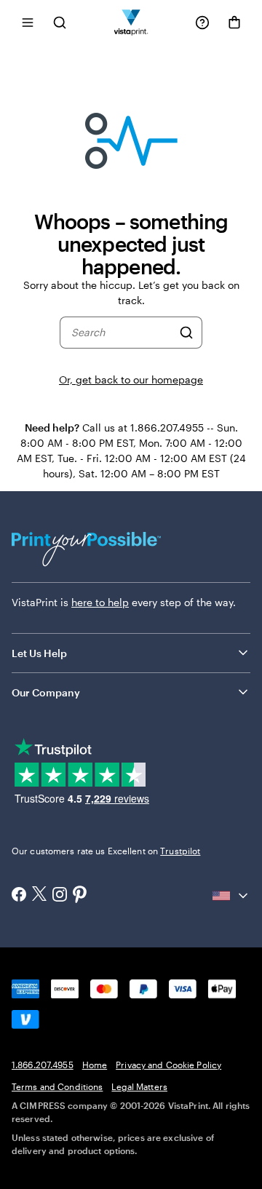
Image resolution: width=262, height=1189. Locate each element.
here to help (100, 602)
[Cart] (234, 23)
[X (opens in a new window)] (39, 895)
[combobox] (121, 332)
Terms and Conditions (57, 1086)
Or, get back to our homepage (131, 379)
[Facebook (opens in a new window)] (19, 895)
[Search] (186, 332)
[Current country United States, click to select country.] (231, 895)
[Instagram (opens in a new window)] (59, 895)
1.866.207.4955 (43, 1064)
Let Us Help (39, 653)
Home (94, 1064)
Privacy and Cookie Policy (168, 1064)
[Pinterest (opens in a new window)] (80, 896)
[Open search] (60, 22)
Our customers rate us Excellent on (106, 851)
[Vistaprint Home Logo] (131, 22)
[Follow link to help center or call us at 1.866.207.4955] (202, 23)
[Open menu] (28, 22)
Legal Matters (139, 1086)
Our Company (46, 692)
